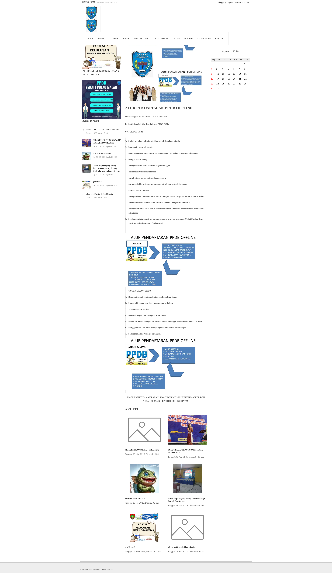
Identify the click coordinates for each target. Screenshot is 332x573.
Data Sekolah (161, 39)
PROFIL (126, 39)
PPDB (91, 39)
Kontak (219, 39)
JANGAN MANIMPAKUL (103, 153)
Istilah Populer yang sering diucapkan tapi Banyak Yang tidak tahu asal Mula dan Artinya (106, 168)
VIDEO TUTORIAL (141, 39)
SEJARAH (188, 39)
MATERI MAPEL (204, 39)
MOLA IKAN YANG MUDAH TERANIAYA (102, 129)
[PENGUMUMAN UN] (101, 49)
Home (115, 39)
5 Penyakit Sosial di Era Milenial (99, 194)
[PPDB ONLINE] (101, 99)
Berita (101, 39)
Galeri (176, 39)
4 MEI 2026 (98, 181)
